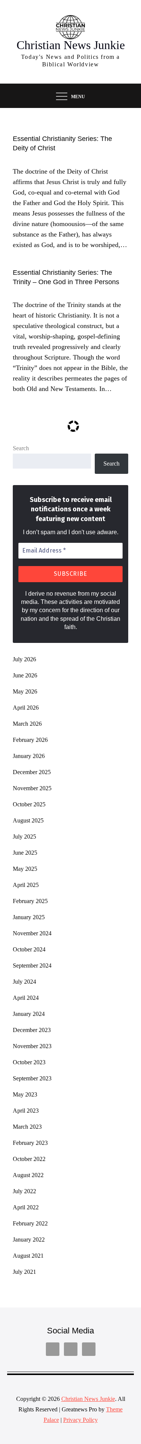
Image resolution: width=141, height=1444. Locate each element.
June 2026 (25, 675)
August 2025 (28, 820)
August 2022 (28, 1175)
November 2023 (32, 1046)
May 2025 (25, 869)
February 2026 (30, 740)
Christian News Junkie (71, 45)
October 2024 (29, 949)
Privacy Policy (80, 1420)
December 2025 (32, 772)
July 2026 (24, 659)
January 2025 (29, 917)
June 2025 (25, 852)
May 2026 (25, 691)
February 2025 (30, 901)
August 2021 (28, 1255)
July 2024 (24, 981)
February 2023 (30, 1143)
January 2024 (29, 1014)
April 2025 (26, 885)
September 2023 (32, 1078)
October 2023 (29, 1062)
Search (21, 448)
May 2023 (25, 1094)
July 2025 (24, 836)
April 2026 (26, 707)
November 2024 (32, 933)
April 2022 (26, 1207)
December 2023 (32, 1030)
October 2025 (29, 804)
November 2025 (32, 788)
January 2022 (29, 1239)
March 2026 (27, 724)
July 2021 (24, 1272)
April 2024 (26, 998)
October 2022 (29, 1159)
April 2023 (26, 1110)
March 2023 (27, 1126)
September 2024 (32, 965)
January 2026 (29, 756)
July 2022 (24, 1191)
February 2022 (30, 1223)
